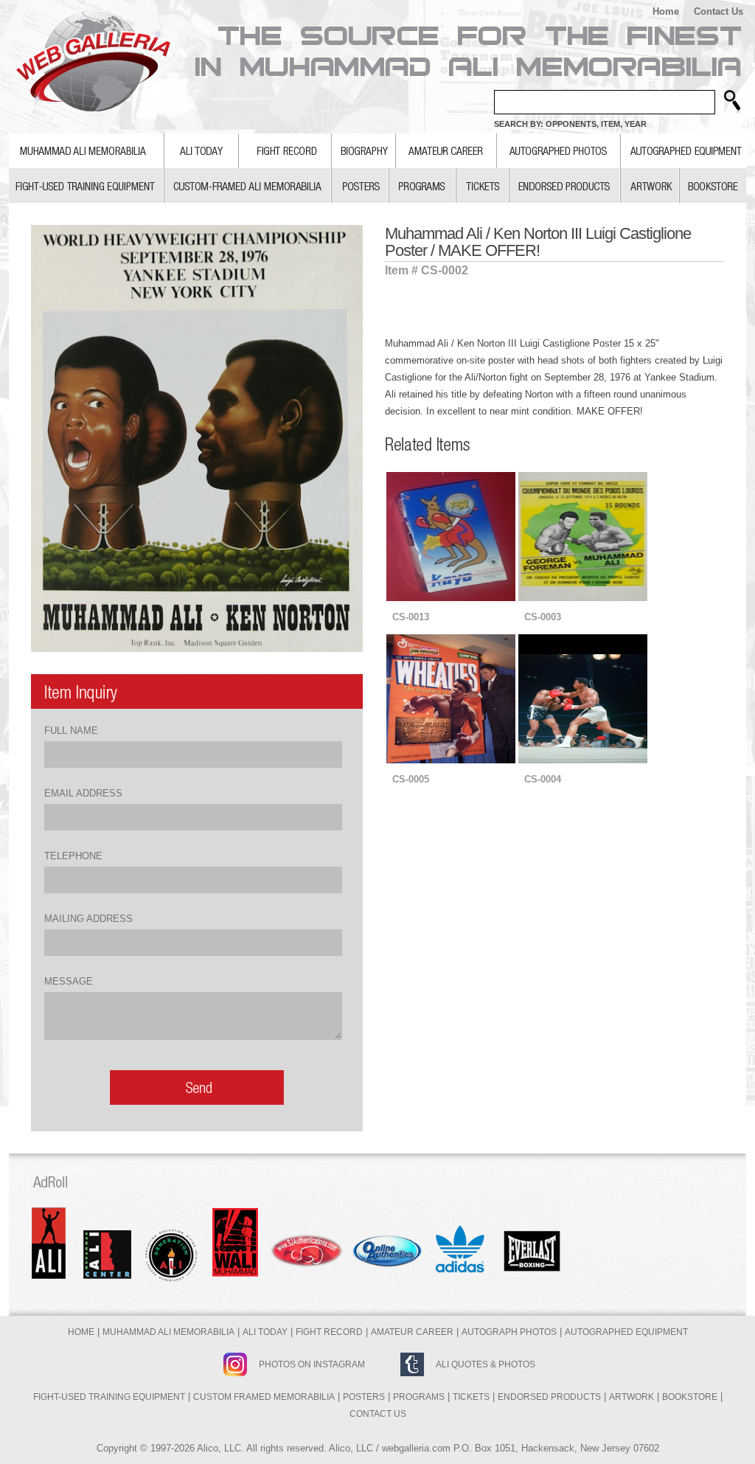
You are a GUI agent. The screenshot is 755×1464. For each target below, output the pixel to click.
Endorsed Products (549, 1397)
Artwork (631, 1397)
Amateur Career (412, 1332)
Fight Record (329, 1332)
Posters (364, 1397)
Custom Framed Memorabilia (264, 1397)
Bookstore (689, 1397)
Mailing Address (88, 918)
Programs (419, 1397)
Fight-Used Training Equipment (109, 1397)
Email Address (83, 793)
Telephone (73, 855)
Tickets (471, 1397)
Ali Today (265, 1332)
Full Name (71, 730)
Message (68, 981)
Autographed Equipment (626, 1332)
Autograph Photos (509, 1332)
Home (666, 11)
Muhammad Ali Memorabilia (168, 1332)
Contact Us (718, 11)
